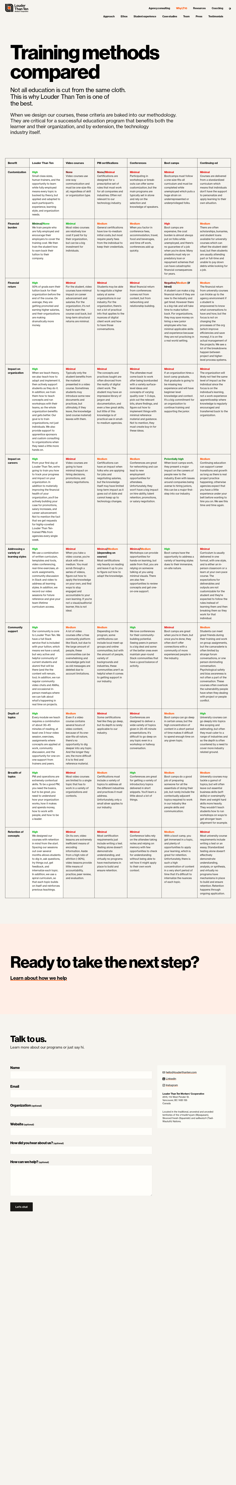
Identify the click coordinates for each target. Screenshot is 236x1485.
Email (14, 1086)
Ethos (124, 16)
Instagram (172, 1085)
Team (186, 16)
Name (15, 1068)
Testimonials (215, 16)
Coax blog (217, 8)
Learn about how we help (38, 978)
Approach (109, 16)
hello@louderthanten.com (181, 1072)
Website (22, 1124)
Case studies (169, 16)
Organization (26, 1105)
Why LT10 (181, 8)
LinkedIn (171, 1078)
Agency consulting (159, 8)
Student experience (145, 16)
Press (199, 16)
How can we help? (29, 1162)
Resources (199, 8)
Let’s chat (24, 1208)
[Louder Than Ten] (16, 8)
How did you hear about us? (37, 1143)
